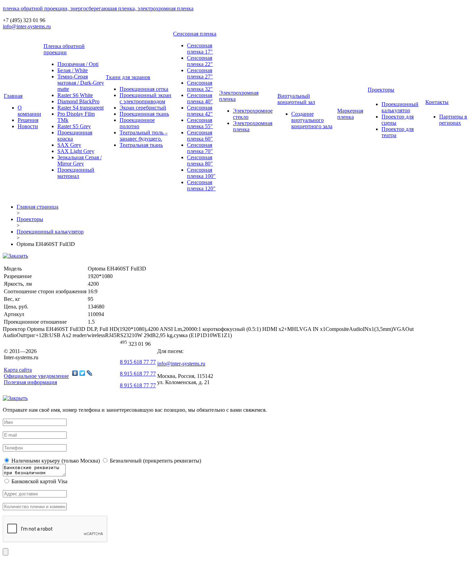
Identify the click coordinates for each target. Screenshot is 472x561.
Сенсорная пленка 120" (201, 185)
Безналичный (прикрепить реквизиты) (154, 461)
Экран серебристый (143, 108)
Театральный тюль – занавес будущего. (144, 136)
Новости (28, 126)
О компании (29, 111)
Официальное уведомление (36, 376)
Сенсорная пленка (194, 34)
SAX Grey (69, 145)
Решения (28, 120)
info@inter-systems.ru (27, 26)
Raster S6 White (75, 95)
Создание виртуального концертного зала (311, 120)
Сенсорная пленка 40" (200, 98)
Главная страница (37, 207)
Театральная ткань (141, 145)
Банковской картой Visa (38, 481)
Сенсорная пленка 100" (201, 173)
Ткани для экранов (128, 77)
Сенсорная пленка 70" (200, 148)
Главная (13, 96)
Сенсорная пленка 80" (200, 160)
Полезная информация (30, 382)
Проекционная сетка (144, 89)
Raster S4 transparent (80, 108)
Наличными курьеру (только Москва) (55, 461)
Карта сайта (18, 370)
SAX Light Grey (75, 151)
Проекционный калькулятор (399, 107)
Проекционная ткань (144, 114)
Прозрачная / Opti (77, 64)
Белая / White (72, 70)
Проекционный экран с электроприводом (145, 98)
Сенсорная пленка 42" (200, 111)
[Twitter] (82, 373)
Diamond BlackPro (78, 101)
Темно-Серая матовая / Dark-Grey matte (80, 83)
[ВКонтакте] (75, 373)
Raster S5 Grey (74, 126)
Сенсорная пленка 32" (200, 86)
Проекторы (381, 90)
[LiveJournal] (89, 373)
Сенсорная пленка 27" (200, 73)
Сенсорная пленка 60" (200, 136)
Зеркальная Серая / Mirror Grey (79, 160)
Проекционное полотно (137, 123)
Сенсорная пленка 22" (200, 61)
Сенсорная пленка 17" (200, 48)
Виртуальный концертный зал (296, 99)
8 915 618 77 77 (138, 362)
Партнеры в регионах (453, 120)
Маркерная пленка (350, 114)
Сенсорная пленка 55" (200, 123)
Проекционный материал (75, 173)
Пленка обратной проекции (64, 49)
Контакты (437, 102)
